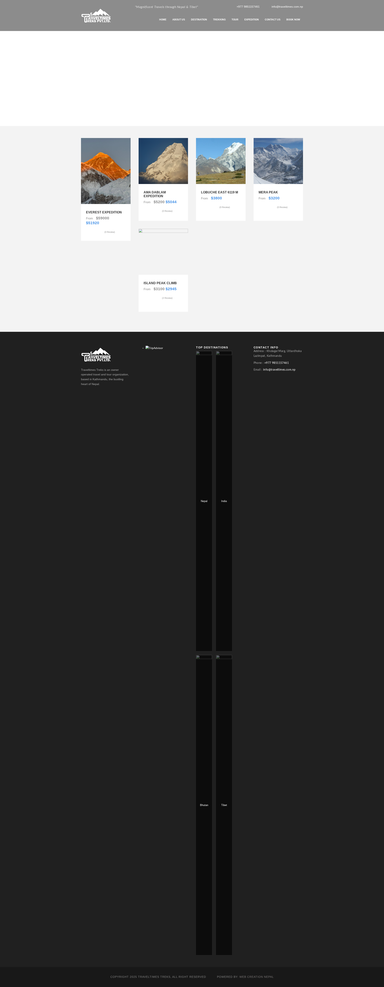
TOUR (235, 19)
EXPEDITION (251, 19)
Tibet (224, 805)
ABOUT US (178, 19)
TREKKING (219, 19)
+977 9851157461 (248, 6)
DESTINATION (199, 19)
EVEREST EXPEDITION (104, 212)
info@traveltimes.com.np (287, 6)
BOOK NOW (293, 19)
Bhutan (204, 805)
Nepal (204, 501)
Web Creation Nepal (256, 976)
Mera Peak (268, 192)
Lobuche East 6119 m (219, 192)
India (224, 501)
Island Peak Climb (160, 283)
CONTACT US (272, 19)
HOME (162, 19)
